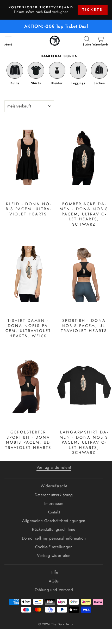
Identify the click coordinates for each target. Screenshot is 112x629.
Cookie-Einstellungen (53, 547)
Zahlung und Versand (54, 590)
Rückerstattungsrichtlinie (53, 529)
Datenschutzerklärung (54, 495)
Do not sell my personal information (54, 538)
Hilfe (53, 572)
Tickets (92, 9)
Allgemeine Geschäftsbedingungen (53, 521)
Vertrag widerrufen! (53, 467)
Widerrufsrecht (54, 486)
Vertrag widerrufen (53, 555)
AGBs (54, 581)
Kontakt (53, 512)
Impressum (54, 503)
